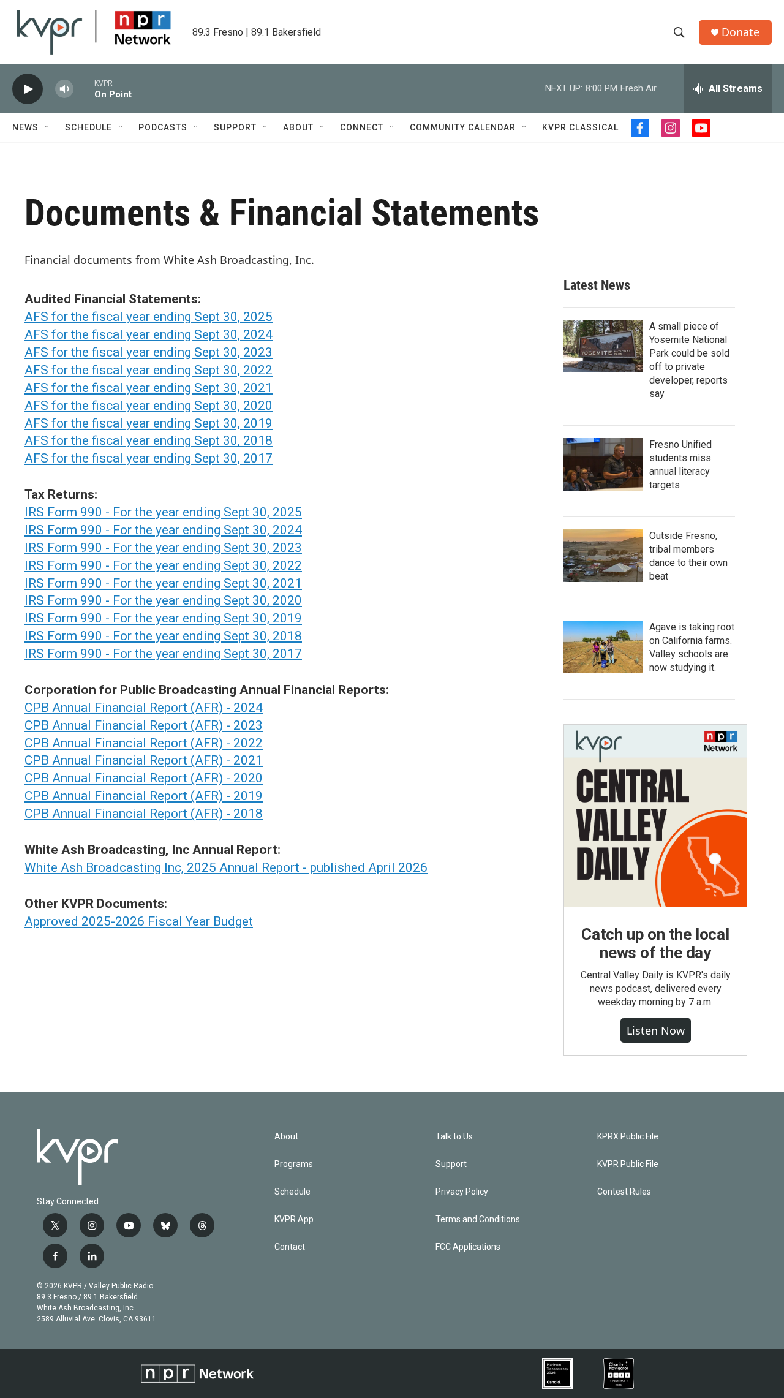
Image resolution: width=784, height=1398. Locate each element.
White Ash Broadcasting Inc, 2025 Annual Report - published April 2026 (226, 867)
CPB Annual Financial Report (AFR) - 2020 (143, 778)
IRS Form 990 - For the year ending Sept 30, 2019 (163, 618)
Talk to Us (454, 1136)
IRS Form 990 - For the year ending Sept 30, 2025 (163, 512)
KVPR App (294, 1219)
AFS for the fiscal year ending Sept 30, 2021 (148, 387)
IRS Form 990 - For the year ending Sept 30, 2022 (163, 565)
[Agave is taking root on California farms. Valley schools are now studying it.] (603, 647)
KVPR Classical (580, 127)
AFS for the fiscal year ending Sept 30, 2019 (148, 423)
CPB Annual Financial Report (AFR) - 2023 (143, 725)
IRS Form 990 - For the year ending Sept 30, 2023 (163, 547)
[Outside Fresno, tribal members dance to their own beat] (603, 555)
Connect (361, 127)
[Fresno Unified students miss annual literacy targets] (603, 464)
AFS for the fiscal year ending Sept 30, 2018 (148, 440)
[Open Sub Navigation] (48, 127)
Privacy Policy (461, 1191)
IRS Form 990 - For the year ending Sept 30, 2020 (163, 600)
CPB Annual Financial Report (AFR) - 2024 (143, 707)
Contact (289, 1247)
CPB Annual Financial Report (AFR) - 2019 (143, 795)
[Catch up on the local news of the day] (655, 816)
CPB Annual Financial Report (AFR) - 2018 (143, 813)
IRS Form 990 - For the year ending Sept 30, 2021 (163, 583)
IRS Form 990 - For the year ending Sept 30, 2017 (163, 653)
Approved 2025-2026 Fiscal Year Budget (138, 921)
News (25, 127)
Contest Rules (624, 1191)
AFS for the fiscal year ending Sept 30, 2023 (148, 352)
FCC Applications (467, 1247)
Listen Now (656, 1030)
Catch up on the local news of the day (655, 943)
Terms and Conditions (477, 1219)
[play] (27, 89)
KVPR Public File (627, 1164)
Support (235, 127)
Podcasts (162, 127)
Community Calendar (463, 127)
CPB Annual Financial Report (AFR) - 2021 (143, 760)
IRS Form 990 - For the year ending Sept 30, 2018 (163, 636)
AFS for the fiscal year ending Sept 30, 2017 (148, 458)
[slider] (84, 88)
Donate (741, 32)
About (298, 127)
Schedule (88, 127)
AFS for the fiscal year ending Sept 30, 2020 (148, 405)
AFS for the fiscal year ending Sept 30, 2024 (148, 334)
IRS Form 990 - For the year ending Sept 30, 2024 (163, 530)
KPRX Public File (627, 1136)
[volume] (64, 89)
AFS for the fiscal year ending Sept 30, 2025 (148, 316)
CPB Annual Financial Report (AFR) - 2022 (143, 743)
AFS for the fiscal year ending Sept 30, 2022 (148, 370)
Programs (293, 1164)
